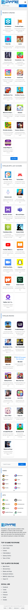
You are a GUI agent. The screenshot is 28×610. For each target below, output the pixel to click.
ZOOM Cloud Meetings (8, 267)
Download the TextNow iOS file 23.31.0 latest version (8, 306)
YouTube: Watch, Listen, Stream (10, 249)
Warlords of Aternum (8, 112)
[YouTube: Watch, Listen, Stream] (8, 244)
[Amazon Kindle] (20, 226)
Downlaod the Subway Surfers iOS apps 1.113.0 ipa (8, 384)
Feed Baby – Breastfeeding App (10, 179)
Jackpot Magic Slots (8, 147)
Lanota (20, 44)
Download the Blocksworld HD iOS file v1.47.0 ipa (20, 435)
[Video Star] (8, 38)
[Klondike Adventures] (8, 124)
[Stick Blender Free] (8, 89)
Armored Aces (6, 569)
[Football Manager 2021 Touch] (20, 324)
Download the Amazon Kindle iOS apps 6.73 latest (20, 236)
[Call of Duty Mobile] (20, 341)
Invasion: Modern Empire (21, 130)
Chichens (20, 112)
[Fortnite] (20, 191)
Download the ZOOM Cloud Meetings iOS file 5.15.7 (8, 271)
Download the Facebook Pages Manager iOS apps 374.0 (20, 30)
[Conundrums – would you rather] (20, 54)
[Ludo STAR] (20, 392)
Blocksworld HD (20, 431)
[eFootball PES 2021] (8, 426)
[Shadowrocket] (8, 191)
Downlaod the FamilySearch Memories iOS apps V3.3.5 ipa (8, 236)
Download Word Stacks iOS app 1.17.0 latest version (8, 81)
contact (22, 608)
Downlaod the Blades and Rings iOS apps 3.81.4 (8, 453)
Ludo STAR (20, 398)
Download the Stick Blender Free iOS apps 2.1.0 (8, 99)
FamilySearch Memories (9, 232)
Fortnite (20, 197)
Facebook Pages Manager (21, 26)
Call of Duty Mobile (19, 347)
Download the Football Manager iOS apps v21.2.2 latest (20, 333)
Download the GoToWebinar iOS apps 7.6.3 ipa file (8, 30)
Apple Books (20, 249)
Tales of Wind (8, 415)
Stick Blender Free (8, 95)
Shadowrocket (8, 197)
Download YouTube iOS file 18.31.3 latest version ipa (8, 253)
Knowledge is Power (8, 347)
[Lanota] (20, 38)
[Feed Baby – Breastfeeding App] (8, 174)
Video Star (8, 44)
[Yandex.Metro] (20, 174)
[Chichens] (20, 107)
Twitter (4, 589)
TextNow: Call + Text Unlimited (10, 302)
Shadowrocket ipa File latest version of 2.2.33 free (8, 201)
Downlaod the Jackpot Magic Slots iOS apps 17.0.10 (8, 151)
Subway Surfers (8, 380)
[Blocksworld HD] (20, 426)
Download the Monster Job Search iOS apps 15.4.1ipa (8, 218)
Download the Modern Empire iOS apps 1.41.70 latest (20, 134)
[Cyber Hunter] (8, 392)
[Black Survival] (8, 54)
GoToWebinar (8, 26)
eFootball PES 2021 (8, 431)
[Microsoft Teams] (20, 209)
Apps (4, 495)
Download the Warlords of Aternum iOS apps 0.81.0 (8, 116)
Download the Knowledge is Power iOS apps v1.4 (8, 351)
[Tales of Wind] (8, 410)
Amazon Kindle (20, 232)
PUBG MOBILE (8, 329)
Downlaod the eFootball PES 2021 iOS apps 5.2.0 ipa (8, 435)
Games (4, 470)
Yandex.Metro (20, 179)
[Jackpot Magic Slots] (8, 142)
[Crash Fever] (20, 72)
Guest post (16, 608)
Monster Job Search (8, 214)
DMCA (10, 608)
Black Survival (8, 60)
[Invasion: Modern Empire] (20, 124)
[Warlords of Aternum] (8, 107)
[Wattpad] (8, 279)
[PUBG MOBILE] (8, 324)
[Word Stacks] (8, 72)
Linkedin (5, 592)
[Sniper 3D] (20, 410)
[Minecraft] (8, 359)
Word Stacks (8, 77)
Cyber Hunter (8, 398)
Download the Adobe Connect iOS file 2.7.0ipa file (20, 288)
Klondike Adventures (8, 130)
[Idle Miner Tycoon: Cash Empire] (20, 89)
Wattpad (8, 284)
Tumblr (4, 597)
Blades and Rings (8, 449)
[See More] (14, 490)
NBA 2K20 (20, 361)
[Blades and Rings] (8, 443)
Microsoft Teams (20, 214)
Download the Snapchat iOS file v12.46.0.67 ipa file (20, 271)
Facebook (5, 587)
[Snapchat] (20, 261)
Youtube (5, 599)
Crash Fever (20, 77)
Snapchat (20, 267)
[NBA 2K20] (20, 357)
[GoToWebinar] (8, 21)
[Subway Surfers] (8, 375)
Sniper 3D (20, 415)
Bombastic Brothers (8, 574)
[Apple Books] (20, 244)
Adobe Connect (20, 284)
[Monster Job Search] (8, 209)
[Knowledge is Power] (8, 341)
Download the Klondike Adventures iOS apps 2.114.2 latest (8, 134)
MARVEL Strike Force (8, 576)
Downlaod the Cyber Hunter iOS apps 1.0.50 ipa (8, 402)
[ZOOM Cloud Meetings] (8, 261)
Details (8, 33)
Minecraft (8, 364)
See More (14, 158)
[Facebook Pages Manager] (20, 21)
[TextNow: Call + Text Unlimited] (8, 296)
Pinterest (5, 594)
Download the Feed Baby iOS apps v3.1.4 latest (8, 183)
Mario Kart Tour (20, 380)
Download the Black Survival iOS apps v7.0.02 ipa (8, 64)
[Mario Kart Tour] (20, 375)
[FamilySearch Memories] (8, 226)
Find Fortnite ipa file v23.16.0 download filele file (20, 201)
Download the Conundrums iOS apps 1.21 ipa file (20, 64)
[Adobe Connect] (20, 279)
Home (5, 608)
